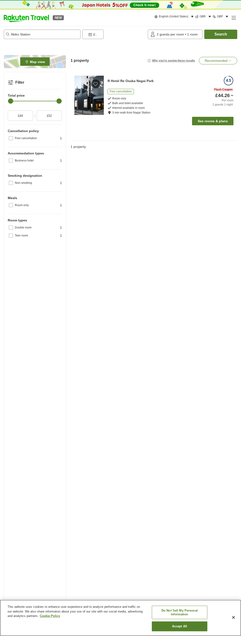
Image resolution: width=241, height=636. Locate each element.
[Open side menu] (233, 17)
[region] (120, 618)
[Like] (95, 83)
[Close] (233, 617)
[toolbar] (114, 34)
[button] (26, 17)
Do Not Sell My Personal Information (179, 612)
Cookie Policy (50, 616)
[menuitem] (174, 17)
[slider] (10, 101)
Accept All (179, 626)
